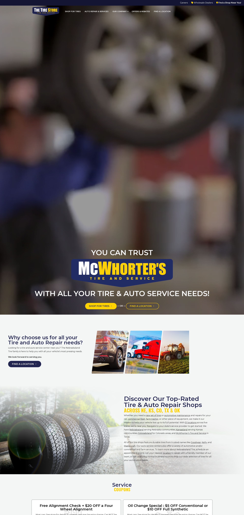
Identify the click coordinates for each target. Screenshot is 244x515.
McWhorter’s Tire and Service (191, 433)
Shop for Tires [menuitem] (73, 11)
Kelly (204, 442)
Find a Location (141, 306)
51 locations (190, 422)
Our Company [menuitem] (119, 11)
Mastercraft (130, 446)
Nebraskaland (136, 429)
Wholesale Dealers (203, 3)
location (167, 453)
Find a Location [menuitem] (162, 11)
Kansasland (181, 429)
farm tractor (152, 419)
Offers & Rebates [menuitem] (141, 11)
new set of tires (153, 415)
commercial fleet (136, 419)
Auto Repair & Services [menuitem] (96, 11)
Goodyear (196, 442)
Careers (184, 3)
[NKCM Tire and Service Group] (45, 11)
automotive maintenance (177, 415)
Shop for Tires (99, 306)
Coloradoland (145, 433)
